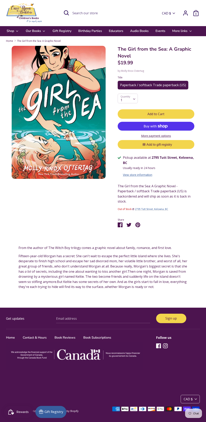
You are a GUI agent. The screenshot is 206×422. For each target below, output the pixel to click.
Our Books (34, 31)
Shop (11, 31)
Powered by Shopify (67, 411)
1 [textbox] (121, 100)
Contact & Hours (35, 337)
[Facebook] (158, 345)
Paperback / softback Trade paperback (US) (153, 85)
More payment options (156, 136)
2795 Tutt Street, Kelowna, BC (151, 209)
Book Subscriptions (97, 337)
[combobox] (128, 98)
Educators (116, 31)
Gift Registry (62, 31)
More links (180, 31)
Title (120, 77)
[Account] (185, 11)
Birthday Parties (90, 31)
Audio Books (139, 31)
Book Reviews (65, 337)
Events (160, 31)
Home (10, 337)
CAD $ (166, 13)
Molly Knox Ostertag (132, 71)
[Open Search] (66, 13)
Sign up (171, 318)
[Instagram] (165, 345)
